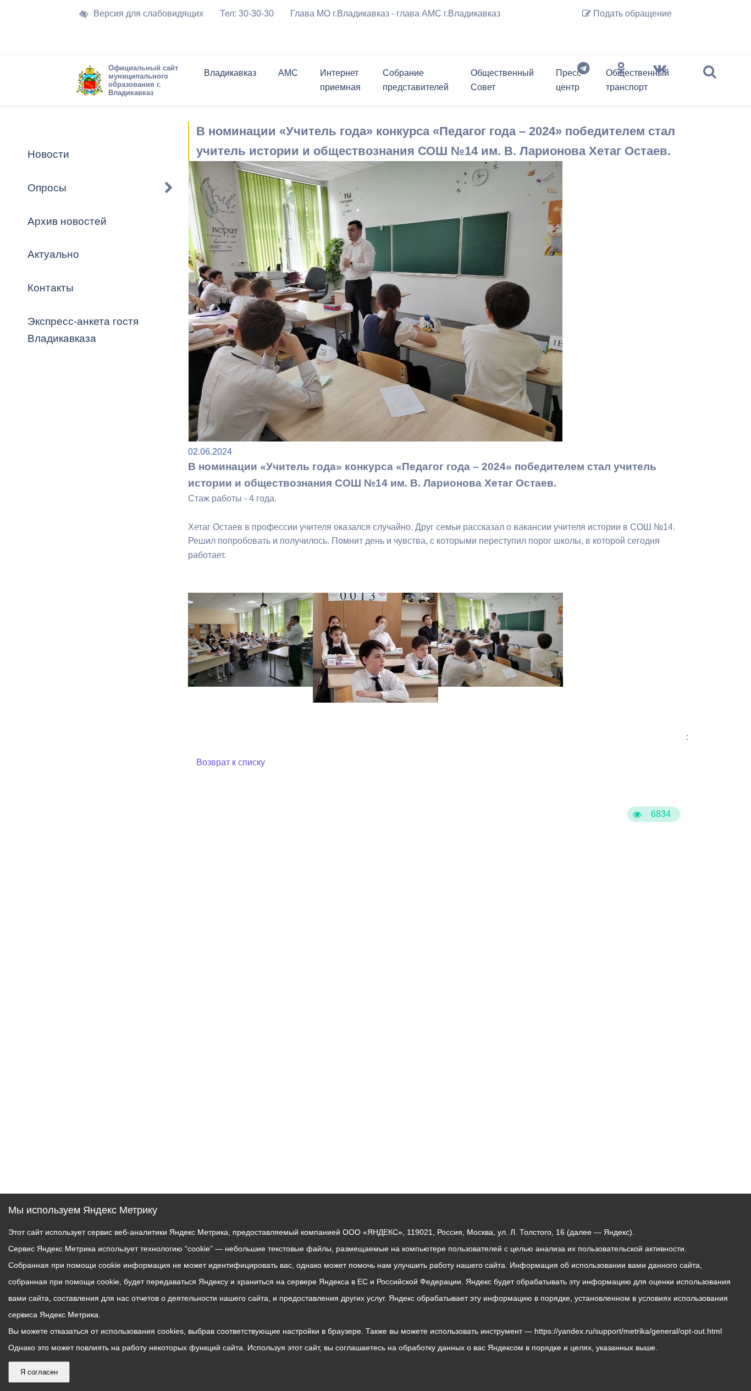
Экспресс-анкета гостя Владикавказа (83, 330)
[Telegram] (583, 82)
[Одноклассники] (621, 82)
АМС (288, 73)
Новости (48, 154)
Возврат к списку (230, 762)
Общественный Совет (502, 80)
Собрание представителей (416, 80)
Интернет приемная (340, 80)
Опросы (47, 188)
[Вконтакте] (659, 82)
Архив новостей (67, 221)
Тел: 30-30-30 (247, 13)
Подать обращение (631, 13)
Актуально (53, 254)
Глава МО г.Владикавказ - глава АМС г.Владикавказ (395, 13)
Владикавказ (230, 73)
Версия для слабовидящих (148, 13)
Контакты (50, 288)
